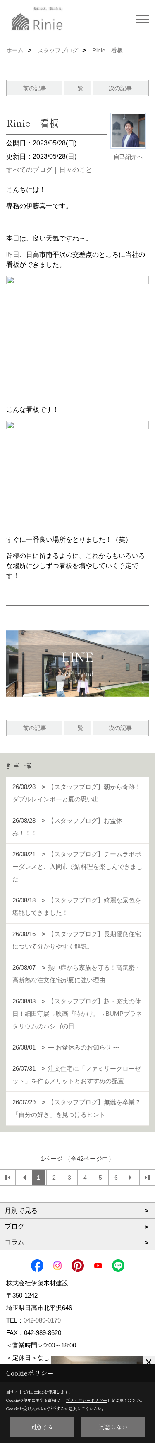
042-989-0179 (42, 1320)
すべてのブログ (29, 169)
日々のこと (75, 169)
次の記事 (120, 88)
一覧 (77, 88)
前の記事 (34, 88)
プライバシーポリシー (86, 1400)
